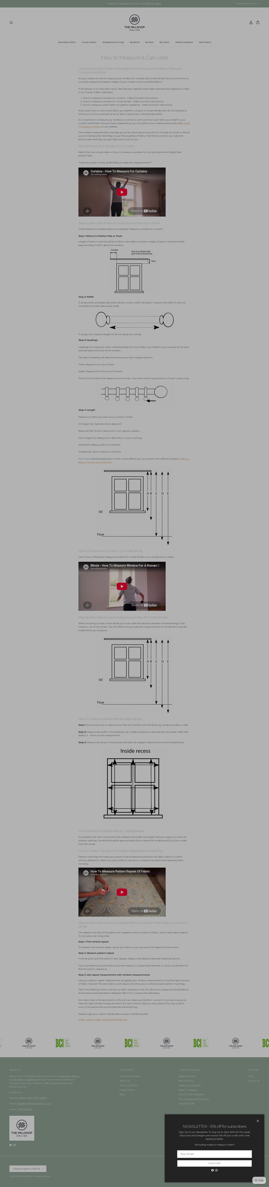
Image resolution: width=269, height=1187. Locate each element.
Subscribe (214, 1163)
